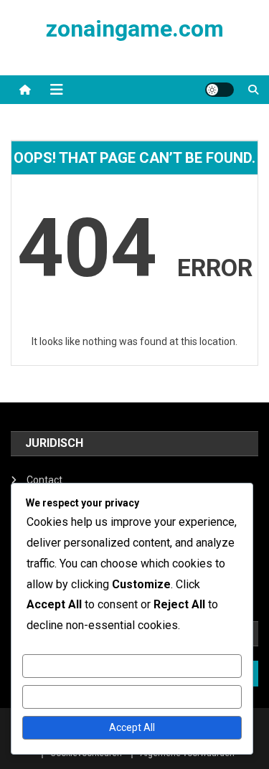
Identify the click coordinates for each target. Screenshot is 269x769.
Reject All (131, 696)
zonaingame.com (135, 28)
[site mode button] (219, 89)
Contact (44, 480)
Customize (131, 665)
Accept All (132, 727)
